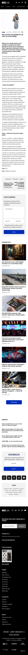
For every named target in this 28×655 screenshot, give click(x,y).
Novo (2, 6)
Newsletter (5, 606)
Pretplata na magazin (7, 604)
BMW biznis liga (6, 588)
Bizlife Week (5, 591)
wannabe (11, 494)
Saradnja (4, 599)
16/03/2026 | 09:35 (6, 265)
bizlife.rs (8, 640)
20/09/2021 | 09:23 (16, 32)
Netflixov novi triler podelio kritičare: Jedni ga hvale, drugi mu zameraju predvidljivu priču (13, 445)
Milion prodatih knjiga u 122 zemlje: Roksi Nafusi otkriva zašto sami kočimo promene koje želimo (13, 430)
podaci (21, 179)
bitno (11, 488)
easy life (21, 488)
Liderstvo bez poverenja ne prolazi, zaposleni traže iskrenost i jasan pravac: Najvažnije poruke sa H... (13, 339)
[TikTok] (19, 477)
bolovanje (15, 179)
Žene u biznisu (5, 575)
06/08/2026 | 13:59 (6, 292)
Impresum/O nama (6, 617)
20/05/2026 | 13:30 (6, 368)
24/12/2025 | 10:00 (6, 317)
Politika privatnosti (6, 624)
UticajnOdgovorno (6, 577)
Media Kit (4, 602)
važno (20, 492)
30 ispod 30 (6, 488)
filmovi (6, 490)
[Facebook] (14, 477)
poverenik (8, 179)
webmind (16, 494)
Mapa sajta (4, 622)
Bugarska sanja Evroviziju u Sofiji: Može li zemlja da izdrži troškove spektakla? (13, 365)
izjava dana (14, 490)
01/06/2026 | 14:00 (6, 343)
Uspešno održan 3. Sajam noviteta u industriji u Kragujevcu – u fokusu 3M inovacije (12, 390)
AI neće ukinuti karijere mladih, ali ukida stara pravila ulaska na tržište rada (12, 436)
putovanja (15, 492)
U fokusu (8, 6)
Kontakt (4, 619)
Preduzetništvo (21, 6)
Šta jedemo (5, 579)
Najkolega (4, 572)
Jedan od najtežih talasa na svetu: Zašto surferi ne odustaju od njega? (12, 424)
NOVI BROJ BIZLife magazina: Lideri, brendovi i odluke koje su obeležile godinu (13, 314)
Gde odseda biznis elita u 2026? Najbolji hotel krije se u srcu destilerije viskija (12, 262)
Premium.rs (12, 638)
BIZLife (10, 32)
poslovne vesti (9, 492)
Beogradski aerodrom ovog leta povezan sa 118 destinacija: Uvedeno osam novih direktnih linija (14, 288)
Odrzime (20, 490)
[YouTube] (24, 477)
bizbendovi (15, 488)
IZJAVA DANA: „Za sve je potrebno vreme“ (12, 441)
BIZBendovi (5, 586)
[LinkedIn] (9, 477)
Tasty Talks (5, 584)
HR (10, 490)
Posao (3, 32)
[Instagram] (4, 477)
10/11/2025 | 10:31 (6, 394)
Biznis (13, 6)
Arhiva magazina (6, 608)
